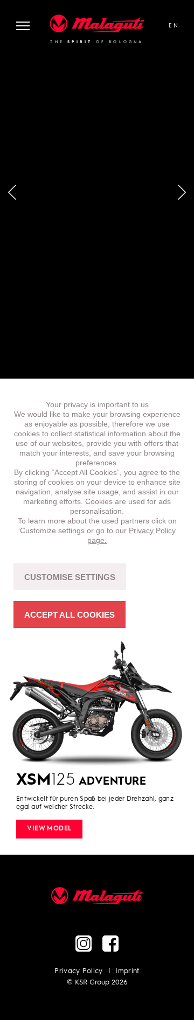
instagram (83, 943)
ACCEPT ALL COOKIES (69, 614)
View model (49, 829)
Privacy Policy (78, 971)
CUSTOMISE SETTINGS (69, 577)
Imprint (127, 971)
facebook (110, 943)
